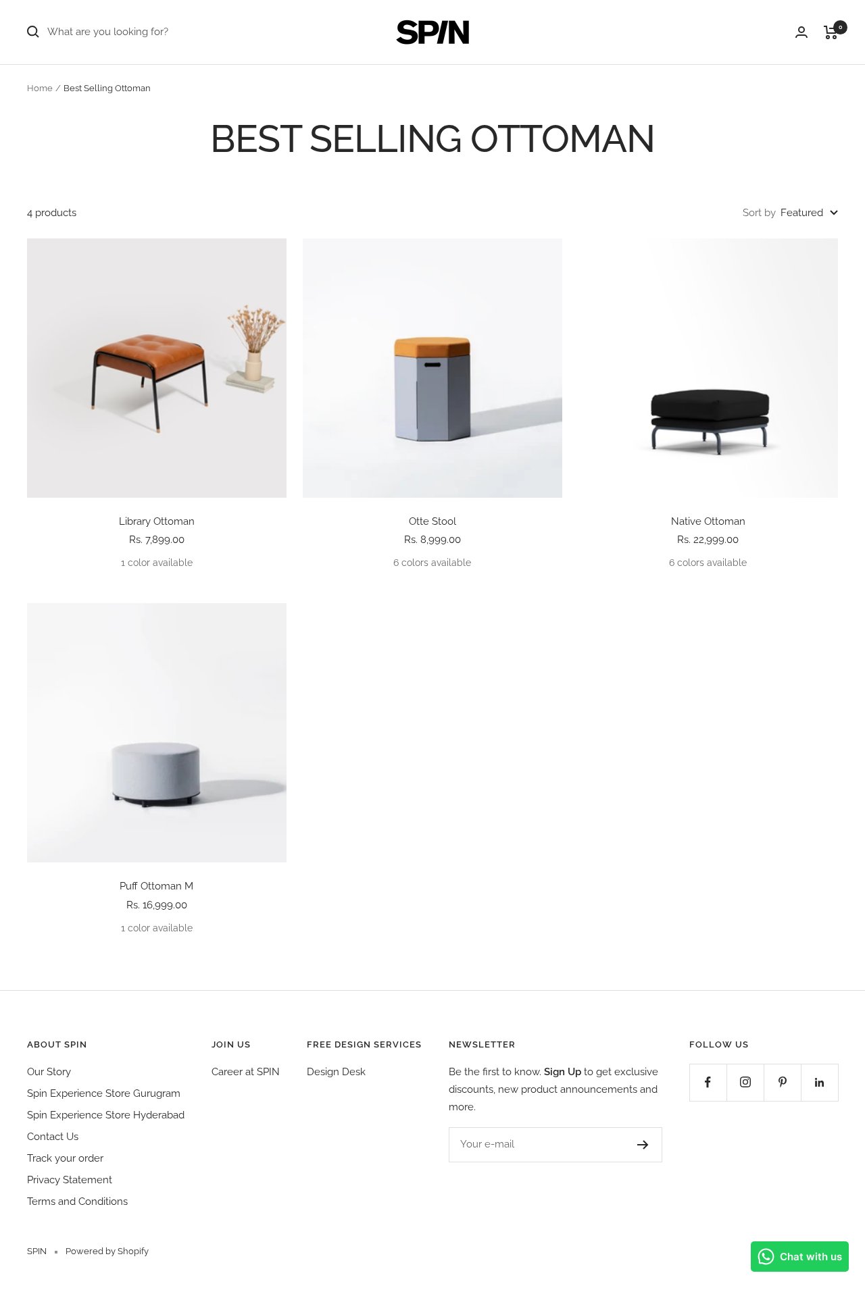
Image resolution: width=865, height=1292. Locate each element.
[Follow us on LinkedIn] (819, 1082)
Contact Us (52, 1137)
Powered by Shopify (107, 1251)
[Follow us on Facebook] (707, 1082)
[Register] (643, 1144)
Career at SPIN (246, 1072)
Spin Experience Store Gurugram (103, 1093)
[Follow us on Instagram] (745, 1082)
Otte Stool (432, 521)
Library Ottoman (157, 521)
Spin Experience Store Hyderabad (105, 1115)
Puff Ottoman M (156, 886)
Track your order (65, 1158)
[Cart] (831, 32)
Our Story (49, 1072)
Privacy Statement (69, 1180)
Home (40, 88)
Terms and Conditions (77, 1201)
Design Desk (336, 1072)
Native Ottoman (708, 521)
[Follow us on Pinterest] (782, 1082)
